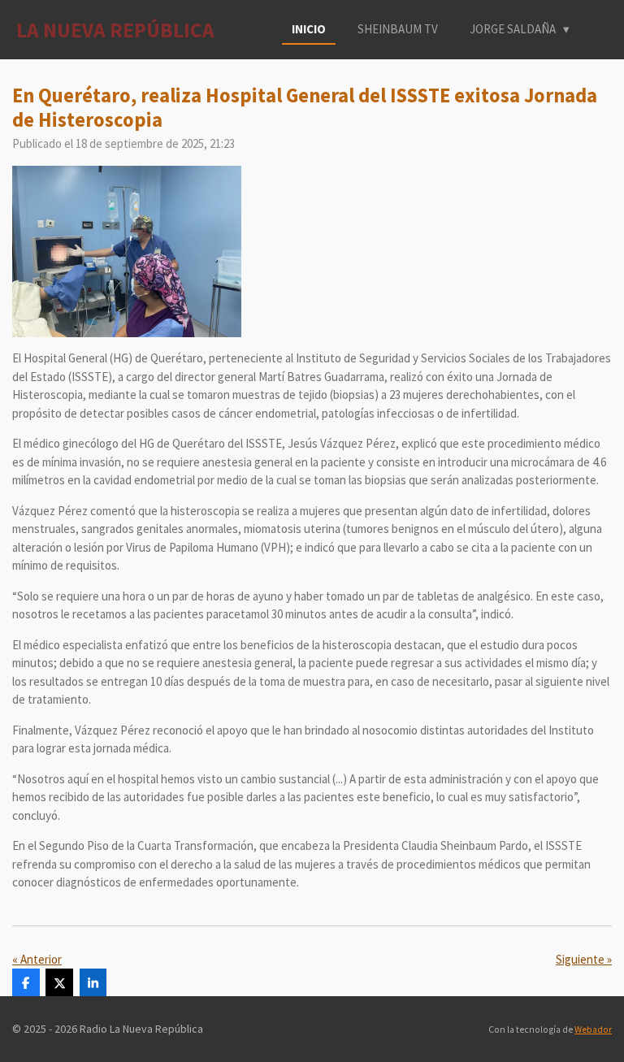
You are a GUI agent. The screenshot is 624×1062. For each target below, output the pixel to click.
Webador (593, 1029)
